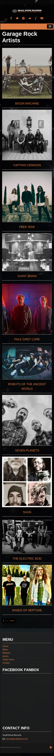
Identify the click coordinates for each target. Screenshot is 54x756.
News (5, 650)
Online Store (8, 660)
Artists (6, 656)
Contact (6, 663)
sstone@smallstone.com (17, 739)
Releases (6, 653)
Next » (12, 621)
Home (5, 646)
